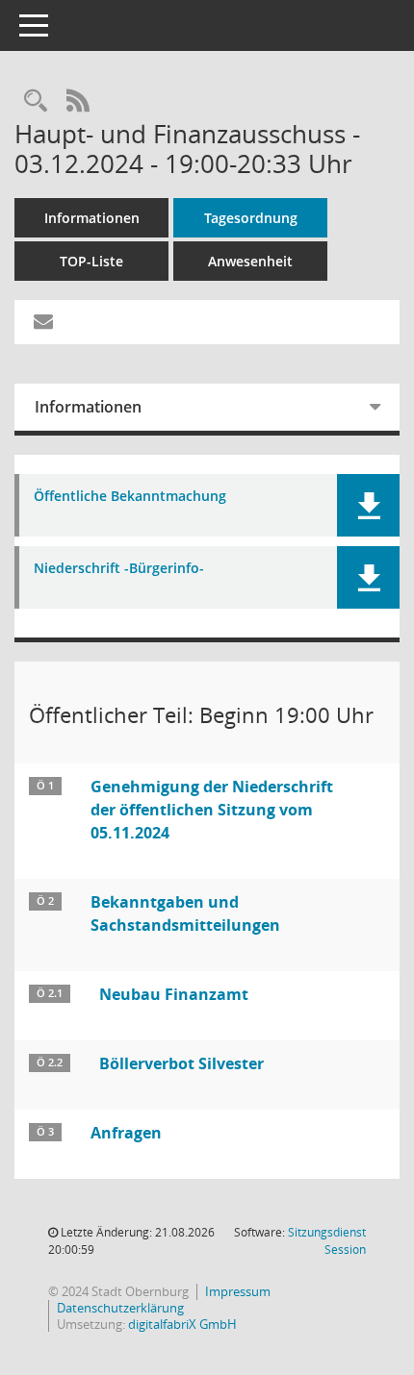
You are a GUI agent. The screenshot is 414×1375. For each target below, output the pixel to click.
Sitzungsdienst (327, 1241)
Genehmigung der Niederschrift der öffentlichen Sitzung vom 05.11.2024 (212, 809)
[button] (368, 505)
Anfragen (126, 1132)
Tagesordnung (251, 218)
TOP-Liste (91, 261)
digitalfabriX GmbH (182, 1324)
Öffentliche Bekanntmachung (130, 496)
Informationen (92, 218)
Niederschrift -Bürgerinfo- (119, 569)
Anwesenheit (250, 261)
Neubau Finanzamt (173, 994)
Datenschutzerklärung (120, 1307)
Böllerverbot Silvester (181, 1063)
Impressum (238, 1291)
